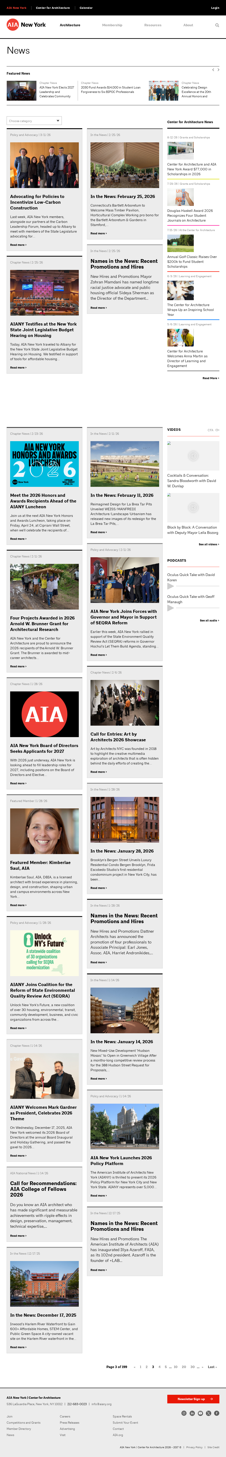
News (10, 1435)
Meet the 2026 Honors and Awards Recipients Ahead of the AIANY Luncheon (43, 501)
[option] (42, 91)
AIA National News (23, 1173)
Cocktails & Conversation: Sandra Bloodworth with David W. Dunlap (191, 480)
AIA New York (16, 8)
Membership (112, 25)
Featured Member (192, 83)
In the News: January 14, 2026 (121, 1042)
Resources (153, 25)
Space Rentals (122, 1416)
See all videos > (209, 544)
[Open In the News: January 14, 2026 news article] (124, 1011)
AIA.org (118, 1435)
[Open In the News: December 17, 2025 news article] (44, 1284)
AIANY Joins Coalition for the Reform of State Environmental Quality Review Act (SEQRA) (42, 990)
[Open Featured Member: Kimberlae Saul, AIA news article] (44, 831)
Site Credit (213, 1447)
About (188, 25)
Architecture (70, 25)
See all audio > (209, 621)
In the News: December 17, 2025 (43, 1315)
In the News (98, 135)
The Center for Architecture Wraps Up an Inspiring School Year (190, 310)
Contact (118, 1429)
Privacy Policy (194, 1447)
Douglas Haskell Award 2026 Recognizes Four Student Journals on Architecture (190, 215)
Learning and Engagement (195, 276)
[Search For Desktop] (217, 25)
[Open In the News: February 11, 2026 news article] (124, 464)
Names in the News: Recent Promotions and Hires (124, 264)
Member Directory (19, 1429)
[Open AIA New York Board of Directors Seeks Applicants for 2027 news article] (44, 714)
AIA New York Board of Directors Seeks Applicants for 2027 (44, 748)
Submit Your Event (125, 1423)
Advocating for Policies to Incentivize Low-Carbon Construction (37, 202)
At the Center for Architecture (197, 230)
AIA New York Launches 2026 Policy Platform (121, 1160)
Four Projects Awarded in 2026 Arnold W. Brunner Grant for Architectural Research (42, 623)
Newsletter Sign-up (191, 1399)
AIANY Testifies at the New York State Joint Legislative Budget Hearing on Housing (43, 329)
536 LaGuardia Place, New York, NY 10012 (34, 1404)
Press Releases (69, 1423)
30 (192, 1367)
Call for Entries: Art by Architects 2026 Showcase (118, 737)
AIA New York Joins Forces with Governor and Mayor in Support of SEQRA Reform (123, 617)
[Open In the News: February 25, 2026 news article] (124, 165)
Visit (63, 1435)
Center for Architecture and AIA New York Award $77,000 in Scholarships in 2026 (191, 169)
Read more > (18, 245)
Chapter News (18, 83)
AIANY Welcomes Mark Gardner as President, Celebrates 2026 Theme (43, 1113)
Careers (65, 1416)
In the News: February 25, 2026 (122, 196)
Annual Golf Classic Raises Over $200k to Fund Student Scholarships (192, 262)
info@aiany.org (102, 1404)
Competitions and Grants (23, 1423)
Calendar (86, 8)
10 (175, 1367)
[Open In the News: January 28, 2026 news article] (124, 820)
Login (215, 8)
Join (10, 1416)
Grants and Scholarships (195, 137)
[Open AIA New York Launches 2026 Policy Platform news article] (124, 1127)
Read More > (211, 378)
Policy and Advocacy (24, 135)
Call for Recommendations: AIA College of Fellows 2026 (43, 1189)
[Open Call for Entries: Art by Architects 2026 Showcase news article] (124, 703)
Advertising (67, 1429)
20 (184, 1367)
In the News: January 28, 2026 (122, 851)
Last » (212, 1367)
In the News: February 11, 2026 (121, 495)
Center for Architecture (53, 8)
